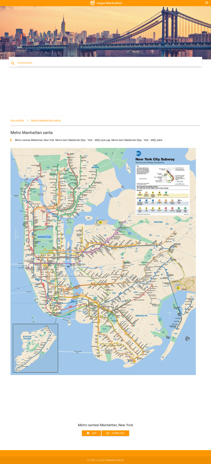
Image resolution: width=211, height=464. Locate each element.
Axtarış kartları (24, 62)
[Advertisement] (103, 94)
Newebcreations (115, 460)
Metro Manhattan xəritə (46, 120)
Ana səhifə (17, 120)
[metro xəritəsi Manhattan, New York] (103, 374)
